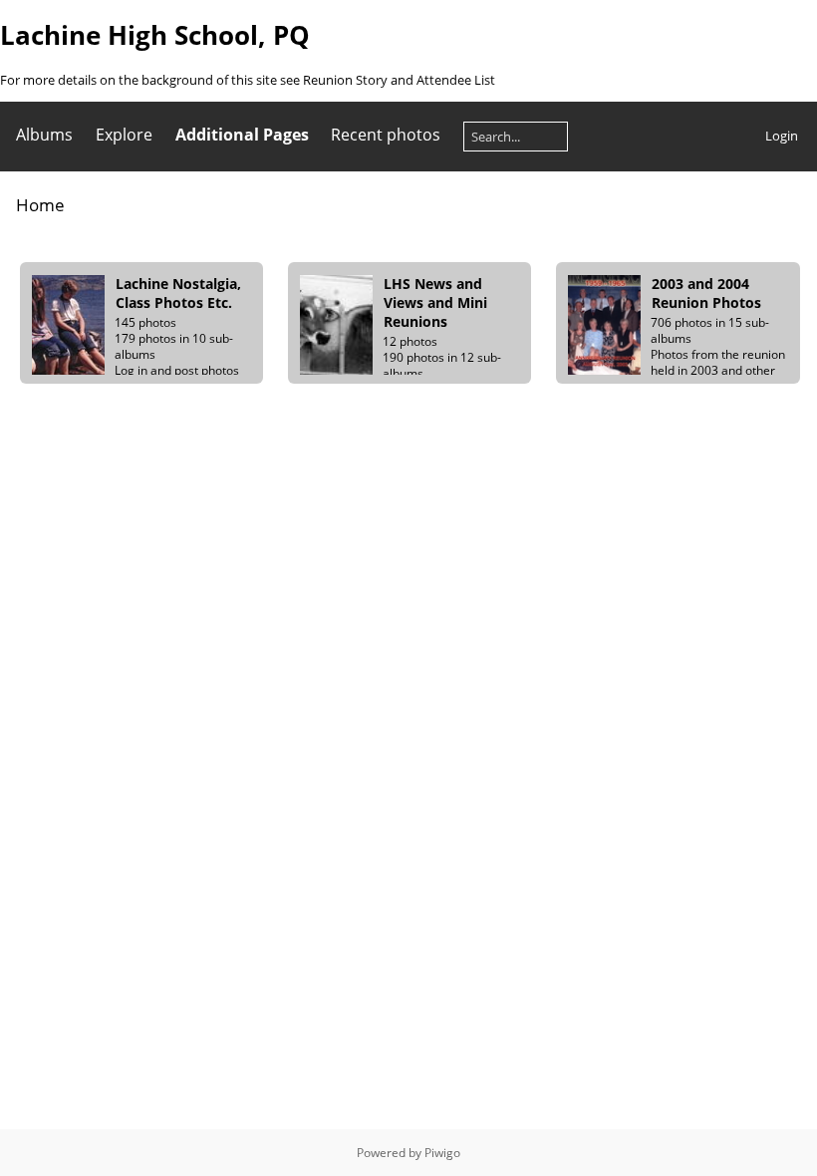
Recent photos (385, 135)
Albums (44, 135)
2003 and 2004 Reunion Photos (706, 293)
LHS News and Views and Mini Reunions (435, 302)
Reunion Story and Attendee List (399, 80)
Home (40, 204)
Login (781, 136)
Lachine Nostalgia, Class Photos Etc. (178, 293)
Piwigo (442, 1152)
